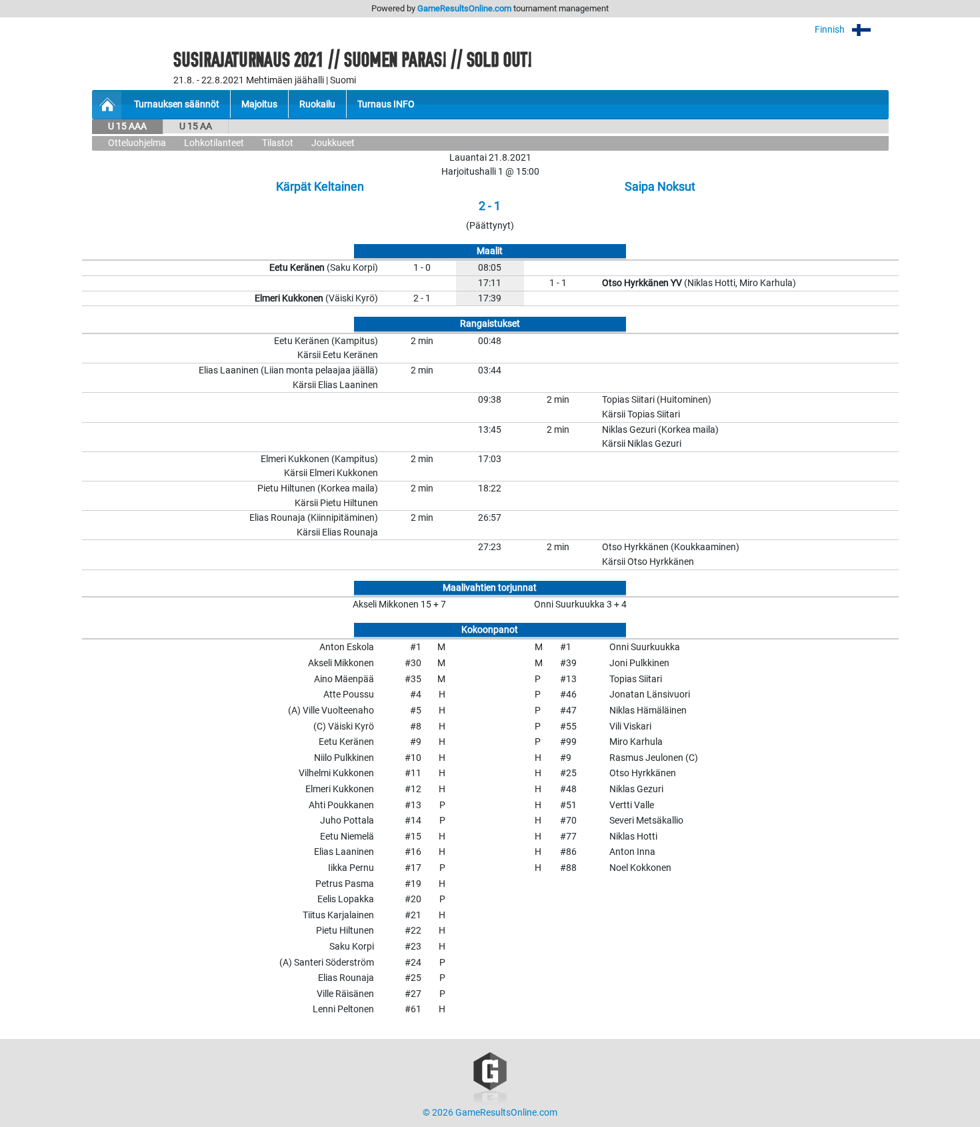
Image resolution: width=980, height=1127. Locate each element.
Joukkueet (333, 143)
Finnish (831, 29)
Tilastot (277, 143)
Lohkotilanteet (214, 143)
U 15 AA (195, 126)
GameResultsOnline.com (464, 8)
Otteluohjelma (137, 143)
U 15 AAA (127, 126)
